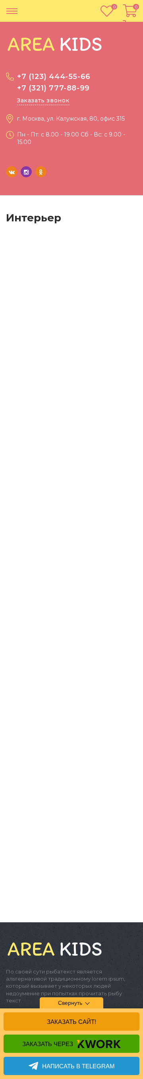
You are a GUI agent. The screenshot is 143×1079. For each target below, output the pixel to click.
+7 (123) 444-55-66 (54, 76)
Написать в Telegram (78, 1066)
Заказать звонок (43, 100)
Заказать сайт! (71, 1021)
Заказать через (47, 1044)
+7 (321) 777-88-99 (53, 88)
